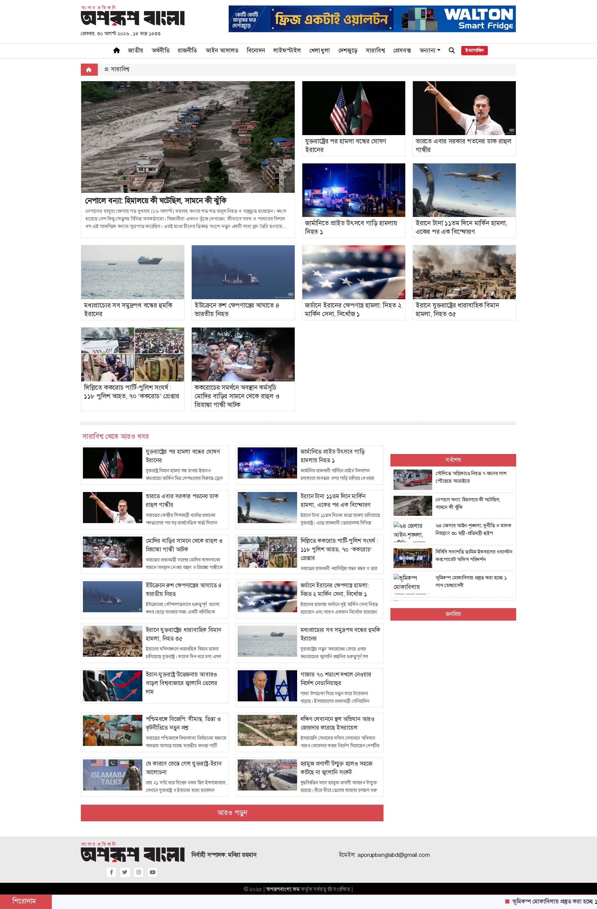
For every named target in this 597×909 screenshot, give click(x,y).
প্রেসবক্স (402, 50)
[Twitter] (125, 872)
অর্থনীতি (161, 50)
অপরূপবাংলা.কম (283, 889)
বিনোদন (256, 50)
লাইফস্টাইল (287, 50)
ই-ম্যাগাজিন (474, 50)
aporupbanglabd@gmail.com (394, 855)
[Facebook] (111, 872)
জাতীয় (135, 50)
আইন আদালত (222, 50)
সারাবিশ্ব (375, 50)
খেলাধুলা (319, 50)
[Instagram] (138, 872)
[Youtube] (152, 872)
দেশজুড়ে (348, 50)
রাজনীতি (187, 50)
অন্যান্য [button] (427, 50)
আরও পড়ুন (232, 812)
